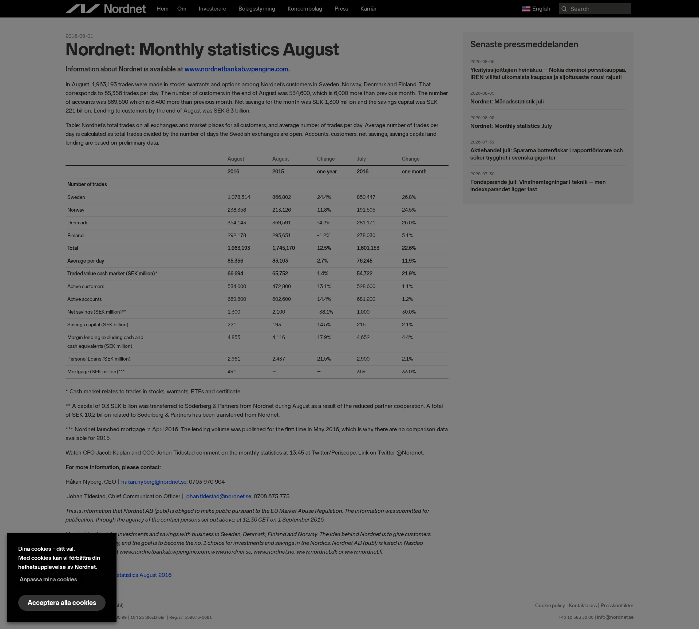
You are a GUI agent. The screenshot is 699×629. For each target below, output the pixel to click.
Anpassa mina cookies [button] (48, 579)
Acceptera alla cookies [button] (62, 603)
